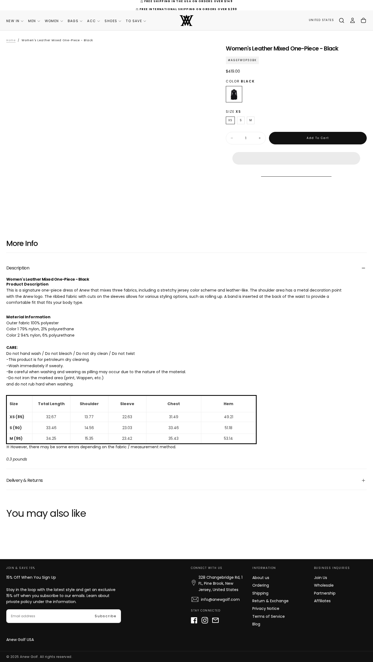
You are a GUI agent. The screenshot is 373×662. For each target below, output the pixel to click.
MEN (32, 21)
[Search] (341, 20)
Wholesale (324, 585)
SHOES (111, 21)
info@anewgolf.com (220, 599)
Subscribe (105, 616)
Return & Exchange (270, 601)
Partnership (325, 593)
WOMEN (52, 21)
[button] (296, 154)
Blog (256, 624)
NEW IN (12, 21)
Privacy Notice (265, 608)
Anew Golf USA (20, 639)
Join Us (320, 577)
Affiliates (322, 601)
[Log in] (352, 20)
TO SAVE (134, 21)
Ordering (260, 585)
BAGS (73, 21)
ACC (91, 21)
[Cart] (363, 20)
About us (260, 577)
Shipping (260, 593)
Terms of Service (268, 616)
